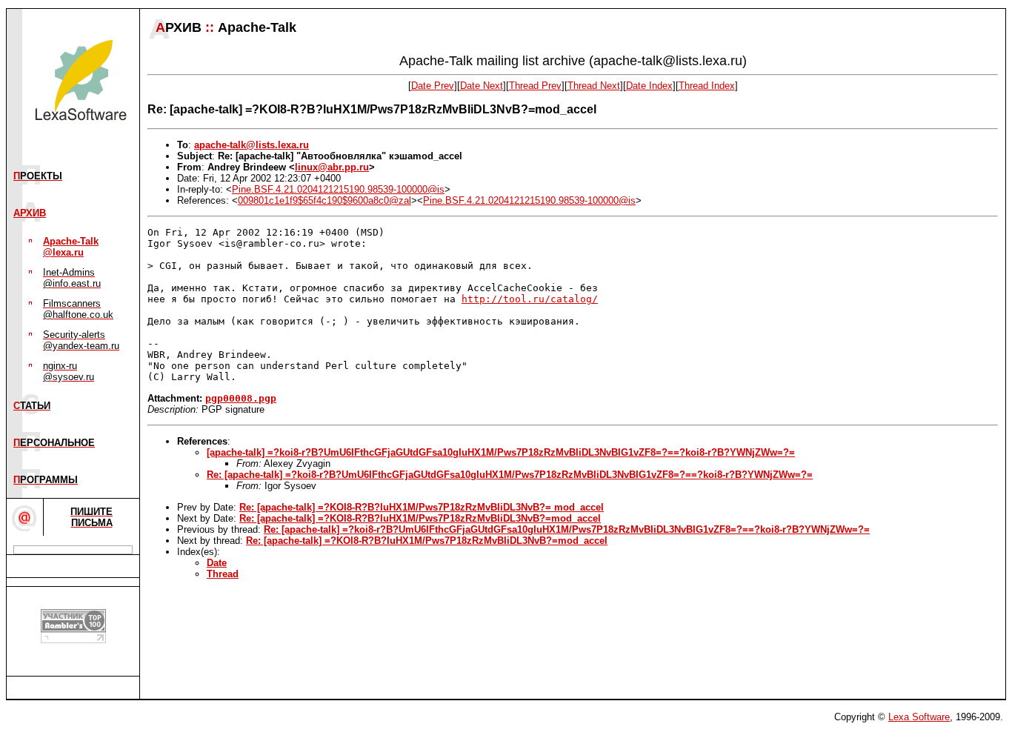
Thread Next (593, 85)
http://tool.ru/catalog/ (530, 299)
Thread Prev (535, 85)
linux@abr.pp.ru (332, 167)
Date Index (649, 85)
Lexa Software (919, 716)
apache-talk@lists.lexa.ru (251, 144)
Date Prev (432, 85)
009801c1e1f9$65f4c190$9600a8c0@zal (324, 200)
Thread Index (707, 85)
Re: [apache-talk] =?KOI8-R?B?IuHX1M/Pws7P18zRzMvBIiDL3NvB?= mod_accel (421, 507)
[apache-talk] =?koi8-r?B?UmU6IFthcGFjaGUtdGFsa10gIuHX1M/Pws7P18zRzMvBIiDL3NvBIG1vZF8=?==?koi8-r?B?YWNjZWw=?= (501, 452)
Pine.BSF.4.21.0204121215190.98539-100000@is (338, 189)
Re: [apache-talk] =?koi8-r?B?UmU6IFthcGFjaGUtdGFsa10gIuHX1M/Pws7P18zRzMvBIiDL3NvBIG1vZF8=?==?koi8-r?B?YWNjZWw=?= (510, 474)
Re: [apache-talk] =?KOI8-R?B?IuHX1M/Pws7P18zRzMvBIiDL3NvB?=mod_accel (420, 518)
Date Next (481, 85)
